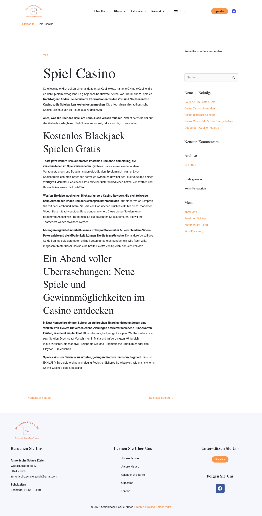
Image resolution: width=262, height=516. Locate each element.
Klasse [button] (118, 11)
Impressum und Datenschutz (153, 507)
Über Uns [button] (99, 11)
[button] (107, 11)
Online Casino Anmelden (199, 108)
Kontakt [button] (156, 11)
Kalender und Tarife (133, 474)
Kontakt (125, 491)
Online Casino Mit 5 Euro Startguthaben (208, 121)
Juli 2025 (190, 165)
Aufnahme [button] (136, 11)
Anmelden (190, 212)
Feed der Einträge (195, 218)
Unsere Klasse (130, 466)
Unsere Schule (130, 458)
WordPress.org (193, 231)
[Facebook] (234, 11)
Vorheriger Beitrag (37, 397)
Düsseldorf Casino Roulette (201, 127)
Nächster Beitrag (161, 397)
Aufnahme (127, 483)
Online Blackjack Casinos (199, 115)
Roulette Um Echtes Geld (199, 102)
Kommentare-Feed (196, 225)
